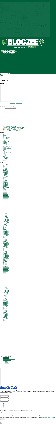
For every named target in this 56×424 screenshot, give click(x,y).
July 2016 (4, 283)
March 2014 (5, 311)
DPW (4, 139)
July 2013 (4, 319)
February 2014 (5, 312)
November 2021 (6, 220)
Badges (4, 135)
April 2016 (5, 286)
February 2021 (5, 229)
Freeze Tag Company (8, 406)
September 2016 (6, 281)
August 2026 (5, 164)
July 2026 (4, 165)
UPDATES (7, 67)
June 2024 (5, 190)
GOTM (4, 145)
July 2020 (4, 236)
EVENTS (6, 65)
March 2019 (5, 252)
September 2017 (6, 270)
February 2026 (5, 170)
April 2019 (5, 251)
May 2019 (4, 250)
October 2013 (5, 316)
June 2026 (5, 166)
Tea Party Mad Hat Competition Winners (8, 106)
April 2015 (5, 298)
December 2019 (6, 243)
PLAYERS (5, 68)
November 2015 (6, 291)
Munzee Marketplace (7, 148)
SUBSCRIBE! (6, 61)
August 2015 (5, 294)
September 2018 (6, 258)
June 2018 (5, 261)
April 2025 (5, 180)
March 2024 (5, 193)
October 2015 (5, 292)
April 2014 (5, 310)
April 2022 (5, 215)
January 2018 (5, 266)
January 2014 (5, 313)
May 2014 (4, 309)
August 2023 (5, 200)
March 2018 (5, 264)
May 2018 (4, 262)
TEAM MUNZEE (6, 157)
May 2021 (4, 226)
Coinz (4, 136)
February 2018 (5, 265)
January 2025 (5, 183)
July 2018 (4, 260)
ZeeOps (4, 160)
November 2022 (6, 208)
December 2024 (6, 184)
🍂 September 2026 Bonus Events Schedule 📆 (12, 129)
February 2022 (5, 217)
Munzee (5, 403)
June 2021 (5, 225)
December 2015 (6, 290)
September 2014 (6, 305)
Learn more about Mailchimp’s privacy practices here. (48, 417)
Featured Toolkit (6, 141)
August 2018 (5, 259)
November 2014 (6, 303)
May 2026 (4, 167)
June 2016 (5, 284)
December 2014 (6, 302)
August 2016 (5, 282)
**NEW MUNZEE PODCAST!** (9, 62)
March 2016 (5, 287)
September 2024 (6, 187)
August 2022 (5, 211)
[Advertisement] (8, 115)
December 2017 (6, 267)
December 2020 (6, 231)
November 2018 (6, 256)
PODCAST (5, 154)
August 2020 (5, 235)
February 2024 (5, 194)
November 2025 (6, 173)
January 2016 (5, 289)
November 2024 (6, 185)
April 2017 (5, 275)
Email (4, 412)
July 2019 (4, 248)
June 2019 (5, 249)
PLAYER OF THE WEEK (10, 69)
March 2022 (5, 216)
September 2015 (6, 293)
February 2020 (5, 241)
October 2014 (5, 304)
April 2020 (5, 239)
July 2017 (4, 272)
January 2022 (5, 218)
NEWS (6, 64)
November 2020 (6, 232)
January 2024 (5, 195)
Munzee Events (6, 147)
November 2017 (6, 268)
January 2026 (5, 171)
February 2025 (5, 182)
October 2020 (5, 233)
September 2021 (6, 222)
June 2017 (5, 273)
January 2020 (5, 242)
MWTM (4, 150)
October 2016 (5, 280)
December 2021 (6, 219)
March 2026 (5, 169)
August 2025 (5, 176)
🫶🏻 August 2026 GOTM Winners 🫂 (9, 126)
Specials (4, 155)
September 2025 (6, 175)
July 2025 (4, 177)
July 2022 (4, 212)
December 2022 (6, 207)
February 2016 (5, 288)
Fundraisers (5, 142)
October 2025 (5, 174)
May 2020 (4, 238)
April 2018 (5, 263)
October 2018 (5, 257)
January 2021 (5, 230)
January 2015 (5, 301)
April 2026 (5, 168)
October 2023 (5, 198)
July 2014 (4, 307)
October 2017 (5, 269)
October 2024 (5, 186)
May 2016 (4, 285)
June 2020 (5, 237)
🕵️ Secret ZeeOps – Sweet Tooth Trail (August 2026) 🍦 (13, 128)
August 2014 (5, 306)
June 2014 (5, 308)
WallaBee (5, 404)
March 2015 (5, 299)
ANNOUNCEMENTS (7, 63)
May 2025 (4, 179)
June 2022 (5, 213)
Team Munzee (19, 103)
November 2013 (6, 315)
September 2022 (6, 210)
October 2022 (5, 209)
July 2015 (4, 295)
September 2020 (6, 234)
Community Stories (6, 137)
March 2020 (5, 240)
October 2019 (5, 245)
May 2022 (4, 214)
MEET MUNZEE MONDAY (8, 146)
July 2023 (4, 201)
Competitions (5, 138)
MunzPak (4, 149)
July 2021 (4, 224)
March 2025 (5, 181)
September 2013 (6, 317)
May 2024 (4, 191)
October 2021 (5, 221)
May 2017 (4, 274)
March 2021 (5, 228)
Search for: (2, 107)
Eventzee (5, 405)
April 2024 (5, 192)
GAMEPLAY (7, 70)
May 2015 (4, 297)
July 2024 (4, 189)
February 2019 (5, 253)
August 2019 (5, 247)
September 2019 (6, 246)
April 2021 (5, 227)
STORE (6, 71)
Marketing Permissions (4, 410)
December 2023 (6, 196)
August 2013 (5, 318)
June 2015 (5, 296)
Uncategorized (5, 158)
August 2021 (5, 223)
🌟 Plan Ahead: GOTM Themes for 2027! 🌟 (11, 130)
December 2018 (6, 255)
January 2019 (5, 254)
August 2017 (5, 271)
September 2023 (6, 199)
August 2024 (5, 188)
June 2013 (5, 320)
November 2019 (6, 244)
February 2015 (5, 300)
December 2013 (6, 314)
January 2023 (5, 206)
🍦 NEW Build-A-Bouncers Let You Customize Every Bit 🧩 (14, 127)
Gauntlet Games (6, 144)
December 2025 (6, 172)
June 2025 (5, 178)
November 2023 (6, 197)
